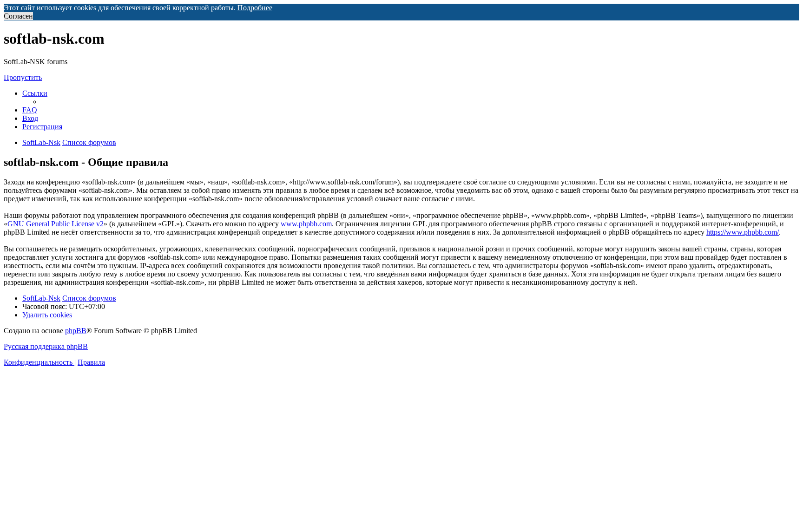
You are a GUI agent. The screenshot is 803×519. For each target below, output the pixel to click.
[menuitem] (29, 110)
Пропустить (23, 77)
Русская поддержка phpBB (46, 346)
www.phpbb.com (306, 224)
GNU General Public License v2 (55, 224)
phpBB (75, 331)
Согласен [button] (18, 16)
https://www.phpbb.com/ (742, 232)
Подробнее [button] (254, 8)
